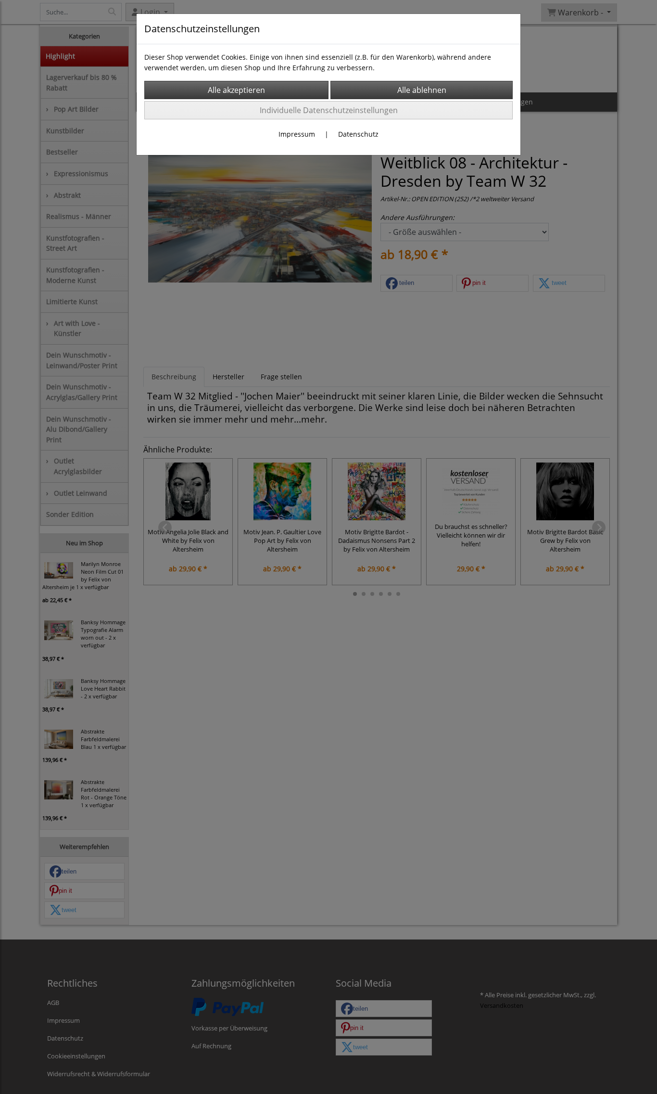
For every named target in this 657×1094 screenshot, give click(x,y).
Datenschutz (358, 134)
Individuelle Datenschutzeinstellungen (329, 110)
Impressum (296, 134)
